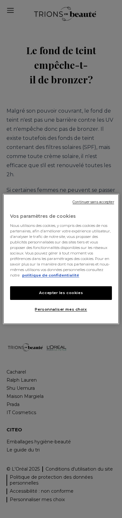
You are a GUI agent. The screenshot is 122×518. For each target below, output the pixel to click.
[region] (61, 259)
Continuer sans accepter (93, 202)
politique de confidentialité (50, 275)
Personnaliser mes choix (61, 309)
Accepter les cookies (61, 292)
